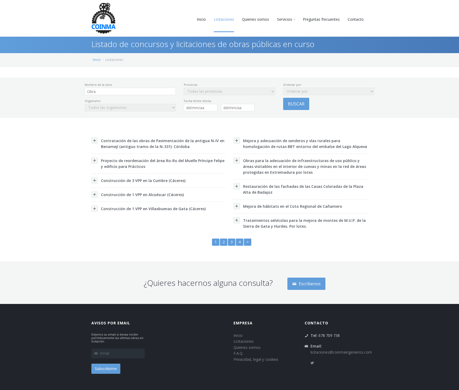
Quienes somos (247, 347)
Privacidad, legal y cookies (255, 359)
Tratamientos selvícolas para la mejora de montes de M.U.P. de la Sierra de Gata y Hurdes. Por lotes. (304, 223)
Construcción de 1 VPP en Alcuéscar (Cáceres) (142, 194)
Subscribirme (106, 368)
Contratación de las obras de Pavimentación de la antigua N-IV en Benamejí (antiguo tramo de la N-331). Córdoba (162, 143)
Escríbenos (309, 284)
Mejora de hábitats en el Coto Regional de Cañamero (292, 206)
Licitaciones (243, 341)
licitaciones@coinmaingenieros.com (341, 352)
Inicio (97, 59)
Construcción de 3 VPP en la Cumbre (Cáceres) (143, 180)
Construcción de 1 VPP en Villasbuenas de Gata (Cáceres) (153, 208)
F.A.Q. (238, 353)
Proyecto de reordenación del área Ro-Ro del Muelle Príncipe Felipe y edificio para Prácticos (162, 163)
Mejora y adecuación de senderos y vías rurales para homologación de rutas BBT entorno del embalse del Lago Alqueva (305, 143)
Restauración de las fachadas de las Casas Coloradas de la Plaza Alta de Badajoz (303, 189)
